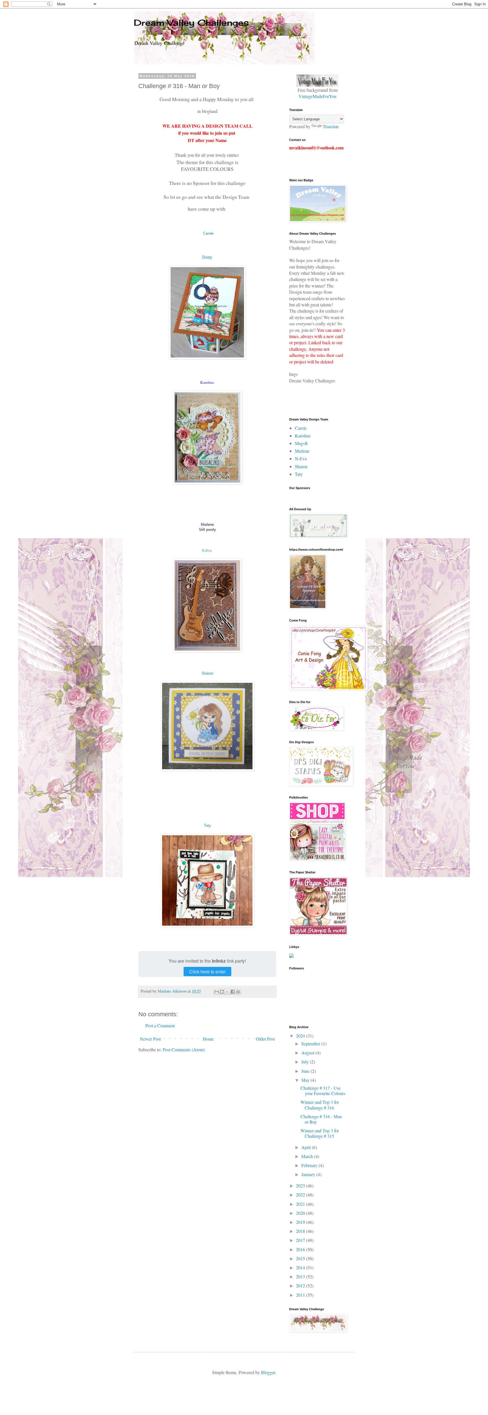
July (305, 1062)
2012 (301, 1285)
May (306, 1080)
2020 (301, 1213)
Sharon (207, 673)
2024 (301, 1036)
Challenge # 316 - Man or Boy (321, 1119)
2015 (301, 1258)
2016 (301, 1249)
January (308, 1174)
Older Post (265, 1039)
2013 (301, 1276)
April (306, 1147)
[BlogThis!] (222, 992)
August (308, 1053)
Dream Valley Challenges (191, 23)
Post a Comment (160, 1025)
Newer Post (150, 1039)
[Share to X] (227, 992)
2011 (301, 1295)
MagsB (301, 443)
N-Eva (207, 550)
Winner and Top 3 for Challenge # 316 (319, 1104)
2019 (301, 1222)
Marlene (302, 451)
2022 (301, 1195)
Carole (208, 233)
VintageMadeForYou (317, 96)
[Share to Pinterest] (238, 992)
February (310, 1165)
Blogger (268, 1372)
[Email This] (216, 992)
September (311, 1043)
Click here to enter (207, 971)
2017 (301, 1240)
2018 (301, 1231)
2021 (301, 1204)
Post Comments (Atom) (184, 1049)
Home (208, 1039)
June (306, 1071)
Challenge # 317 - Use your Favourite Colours (322, 1090)
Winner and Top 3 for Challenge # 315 (319, 1133)
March (307, 1156)
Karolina (302, 436)
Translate (331, 126)
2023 (301, 1186)
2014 (301, 1267)
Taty (207, 825)
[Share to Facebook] (233, 992)
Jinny (207, 256)
